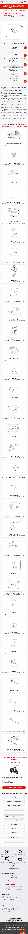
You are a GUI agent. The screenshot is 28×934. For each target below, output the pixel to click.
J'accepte (22, 932)
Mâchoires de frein (14, 820)
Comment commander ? (8, 899)
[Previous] (12, 11)
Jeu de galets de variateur (14, 805)
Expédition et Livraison (8, 912)
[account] (19, 2)
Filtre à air (14, 824)
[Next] (16, 11)
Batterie (14, 809)
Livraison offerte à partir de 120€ (10, 898)
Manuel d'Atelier (14, 841)
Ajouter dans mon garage (14, 787)
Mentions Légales (6, 911)
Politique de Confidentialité (9, 909)
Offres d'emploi (6, 901)
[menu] (25, 1)
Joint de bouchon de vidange (14, 816)
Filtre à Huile (14, 828)
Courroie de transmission (14, 801)
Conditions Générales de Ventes (10, 908)
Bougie (14, 797)
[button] (14, 769)
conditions (16, 7)
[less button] (18, 47)
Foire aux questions (7, 896)
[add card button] (25, 47)
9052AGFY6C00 (14, 813)
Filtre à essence (14, 832)
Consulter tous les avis (14, 880)
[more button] (22, 47)
